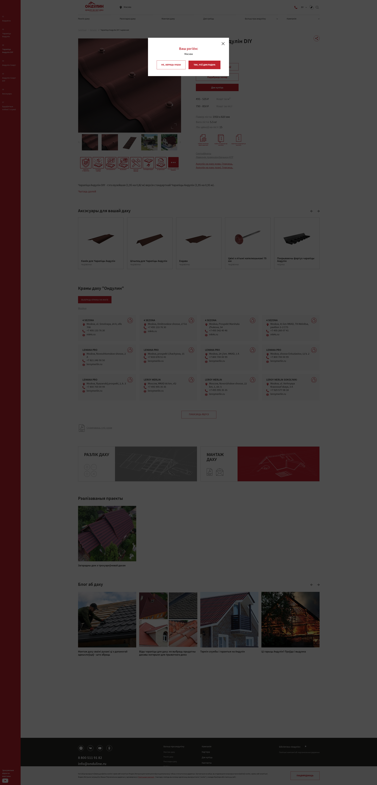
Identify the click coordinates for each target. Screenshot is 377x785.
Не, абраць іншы (171, 65)
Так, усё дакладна (204, 65)
